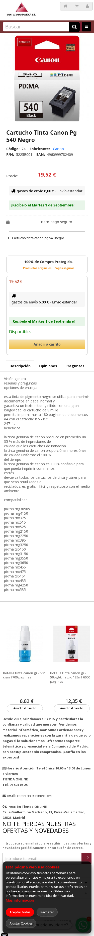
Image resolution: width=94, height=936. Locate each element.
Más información (20, 900)
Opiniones (48, 366)
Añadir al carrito (24, 708)
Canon (58, 148)
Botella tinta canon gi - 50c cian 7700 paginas (24, 675)
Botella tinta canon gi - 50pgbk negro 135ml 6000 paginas (70, 677)
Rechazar (47, 912)
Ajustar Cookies (21, 923)
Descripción (20, 366)
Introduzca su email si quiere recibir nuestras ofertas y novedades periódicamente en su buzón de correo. (47, 845)
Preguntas (74, 366)
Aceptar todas (20, 912)
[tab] (20, 366)
